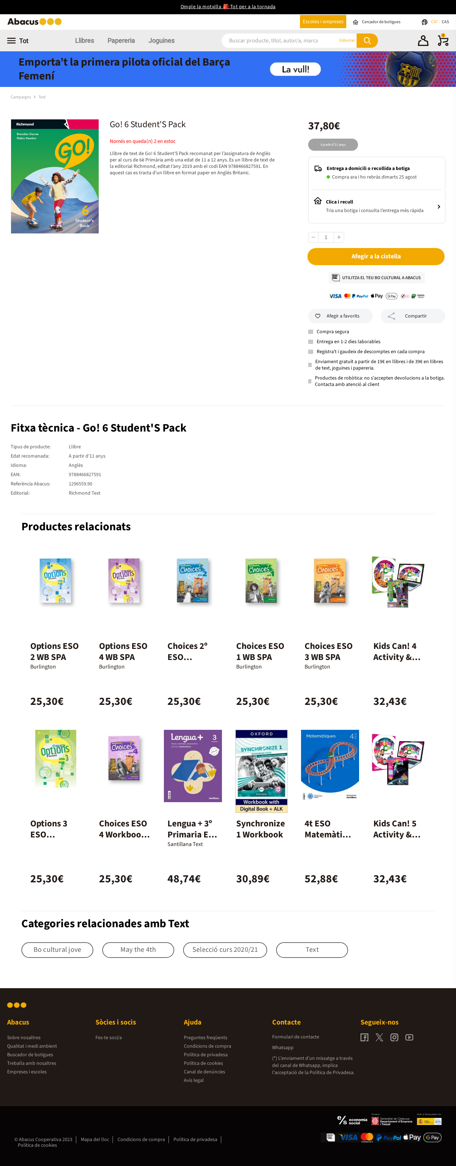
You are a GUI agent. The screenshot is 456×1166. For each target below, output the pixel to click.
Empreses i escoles (27, 1071)
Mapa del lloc (95, 1139)
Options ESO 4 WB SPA (123, 652)
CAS (445, 22)
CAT (435, 22)
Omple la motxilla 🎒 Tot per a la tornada (228, 6)
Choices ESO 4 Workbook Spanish (123, 834)
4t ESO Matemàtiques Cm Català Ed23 (330, 840)
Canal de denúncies (204, 1071)
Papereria (121, 40)
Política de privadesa (206, 1054)
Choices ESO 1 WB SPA (260, 652)
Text (42, 97)
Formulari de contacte (295, 1037)
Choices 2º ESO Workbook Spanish (187, 663)
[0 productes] (443, 44)
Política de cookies (203, 1063)
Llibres (84, 40)
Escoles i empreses (323, 21)
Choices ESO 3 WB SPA (329, 652)
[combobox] (271, 40)
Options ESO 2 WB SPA (54, 652)
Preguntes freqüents (205, 1037)
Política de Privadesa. (332, 1072)
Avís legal (194, 1080)
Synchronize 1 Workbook (260, 829)
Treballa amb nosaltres (31, 1063)
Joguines (162, 40)
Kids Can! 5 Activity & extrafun (394, 834)
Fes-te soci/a (108, 1037)
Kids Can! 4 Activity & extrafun (394, 657)
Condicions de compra (207, 1046)
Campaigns (21, 97)
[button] (423, 41)
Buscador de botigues (30, 1054)
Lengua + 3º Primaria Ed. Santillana (191, 834)
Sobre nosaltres (24, 1037)
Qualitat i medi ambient (32, 1046)
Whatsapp (283, 1047)
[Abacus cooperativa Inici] (36, 24)
